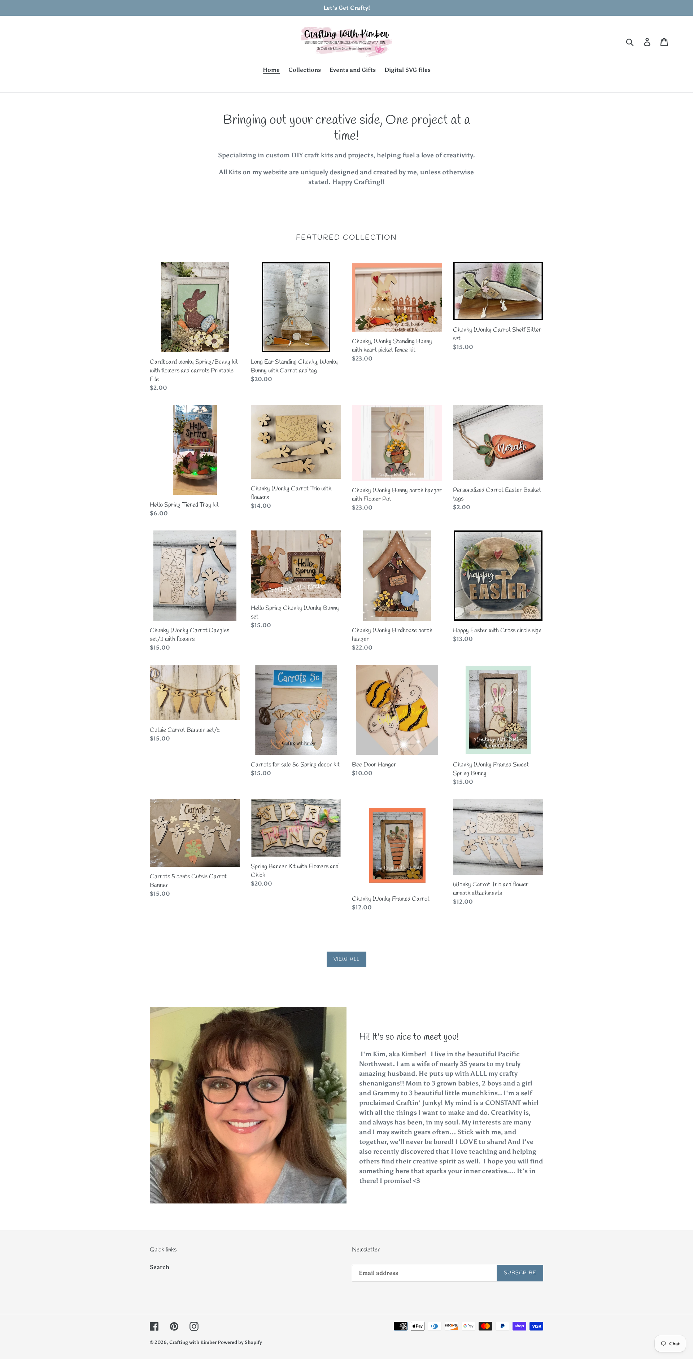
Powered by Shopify (240, 1342)
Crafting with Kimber (193, 1342)
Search (159, 1267)
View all (346, 959)
